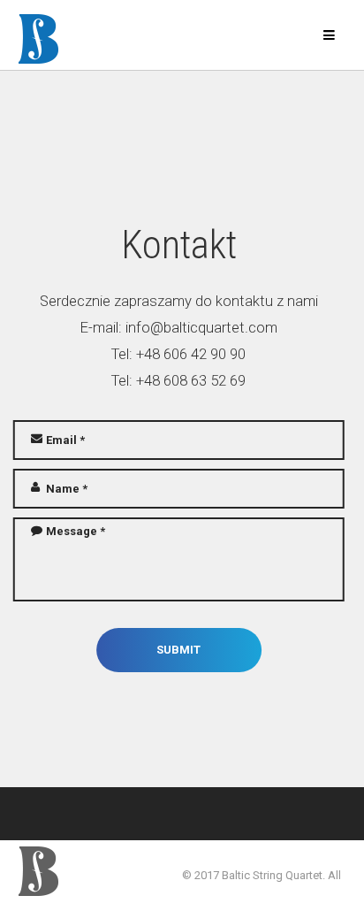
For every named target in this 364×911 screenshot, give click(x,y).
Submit (178, 649)
